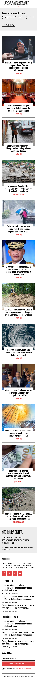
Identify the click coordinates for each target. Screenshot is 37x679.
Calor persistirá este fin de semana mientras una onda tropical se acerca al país (18, 229)
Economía (18, 482)
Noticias (18, 73)
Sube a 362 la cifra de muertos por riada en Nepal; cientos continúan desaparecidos (18, 516)
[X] (15, 573)
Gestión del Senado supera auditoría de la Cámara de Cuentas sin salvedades (18, 108)
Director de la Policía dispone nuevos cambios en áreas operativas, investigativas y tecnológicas (18, 270)
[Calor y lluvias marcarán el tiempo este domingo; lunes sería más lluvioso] (18, 133)
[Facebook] (4, 573)
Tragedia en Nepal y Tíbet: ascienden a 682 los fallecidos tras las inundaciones (18, 189)
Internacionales (18, 194)
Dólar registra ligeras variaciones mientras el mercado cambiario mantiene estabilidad (18, 475)
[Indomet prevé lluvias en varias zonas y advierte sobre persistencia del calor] (18, 417)
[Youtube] (20, 573)
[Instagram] (9, 573)
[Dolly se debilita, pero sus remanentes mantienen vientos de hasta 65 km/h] (18, 337)
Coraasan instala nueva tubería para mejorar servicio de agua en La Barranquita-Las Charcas (18, 312)
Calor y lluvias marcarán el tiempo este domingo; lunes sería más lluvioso (18, 148)
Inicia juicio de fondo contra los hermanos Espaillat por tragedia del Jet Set (18, 393)
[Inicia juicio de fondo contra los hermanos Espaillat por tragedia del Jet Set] (18, 377)
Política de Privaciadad (24, 668)
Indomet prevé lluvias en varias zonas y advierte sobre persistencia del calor (18, 433)
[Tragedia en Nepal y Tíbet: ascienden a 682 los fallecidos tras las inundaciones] (18, 173)
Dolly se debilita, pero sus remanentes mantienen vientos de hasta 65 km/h (18, 352)
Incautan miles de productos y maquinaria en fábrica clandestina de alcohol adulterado (18, 66)
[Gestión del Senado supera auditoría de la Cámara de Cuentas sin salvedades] (18, 92)
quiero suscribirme (17, 664)
